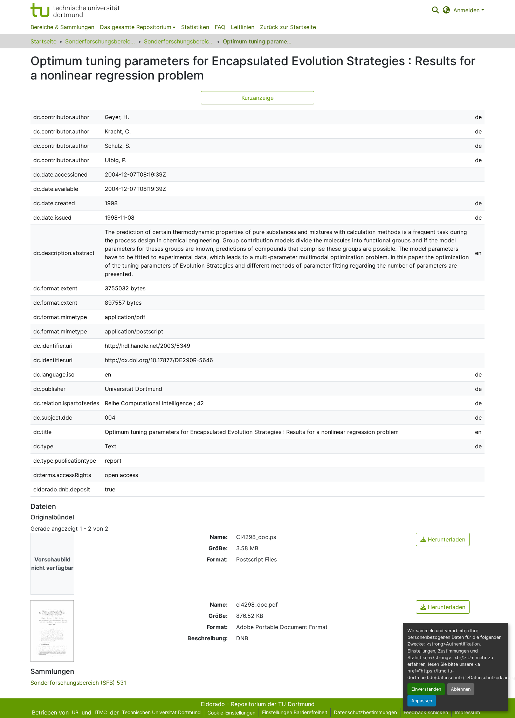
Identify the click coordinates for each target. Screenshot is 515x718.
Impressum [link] (467, 712)
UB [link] (75, 712)
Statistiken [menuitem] (195, 26)
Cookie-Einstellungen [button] (231, 713)
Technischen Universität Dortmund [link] (161, 712)
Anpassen (421, 700)
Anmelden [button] (467, 10)
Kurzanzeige (257, 97)
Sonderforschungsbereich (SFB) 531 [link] (179, 41)
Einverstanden (426, 689)
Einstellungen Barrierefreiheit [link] (294, 712)
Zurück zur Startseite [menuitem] (288, 26)
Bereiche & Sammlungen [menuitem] (62, 26)
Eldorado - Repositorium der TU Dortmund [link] (258, 703)
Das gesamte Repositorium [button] (135, 26)
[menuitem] (138, 27)
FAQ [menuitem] (220, 26)
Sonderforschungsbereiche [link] (100, 41)
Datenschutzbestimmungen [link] (365, 712)
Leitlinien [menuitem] (242, 26)
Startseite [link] (43, 41)
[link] (443, 539)
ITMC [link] (101, 712)
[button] (75, 10)
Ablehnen (461, 689)
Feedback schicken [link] (426, 712)
